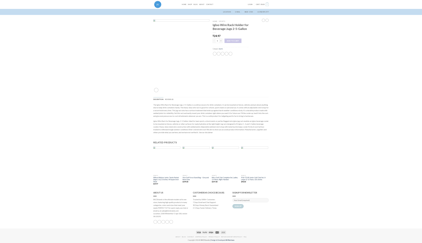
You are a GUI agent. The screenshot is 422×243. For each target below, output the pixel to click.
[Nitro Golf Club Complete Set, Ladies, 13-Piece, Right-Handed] (225, 160)
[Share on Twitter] (218, 54)
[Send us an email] (167, 222)
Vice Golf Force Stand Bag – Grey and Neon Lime (196, 179)
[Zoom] (156, 90)
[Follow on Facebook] (155, 222)
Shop (190, 4)
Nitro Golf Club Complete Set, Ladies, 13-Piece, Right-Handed (225, 179)
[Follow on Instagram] (159, 222)
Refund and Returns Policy (231, 237)
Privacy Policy (214, 237)
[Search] (179, 4)
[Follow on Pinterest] (171, 222)
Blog (196, 4)
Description (158, 99)
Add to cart (233, 41)
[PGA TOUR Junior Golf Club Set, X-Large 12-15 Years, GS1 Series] (254, 160)
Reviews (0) (169, 99)
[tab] (158, 99)
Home (184, 4)
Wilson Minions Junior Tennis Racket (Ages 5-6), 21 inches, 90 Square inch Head (166, 180)
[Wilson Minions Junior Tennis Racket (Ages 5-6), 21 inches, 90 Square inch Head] (166, 160)
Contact (209, 4)
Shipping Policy (201, 237)
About (201, 4)
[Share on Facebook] (214, 54)
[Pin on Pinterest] (226, 54)
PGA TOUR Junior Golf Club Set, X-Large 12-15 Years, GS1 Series (253, 179)
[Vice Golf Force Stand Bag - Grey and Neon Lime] (196, 160)
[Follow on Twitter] (163, 222)
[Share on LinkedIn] (230, 54)
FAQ (245, 237)
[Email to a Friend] (222, 54)
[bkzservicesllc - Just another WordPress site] (164, 4)
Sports (222, 21)
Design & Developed (222, 240)
